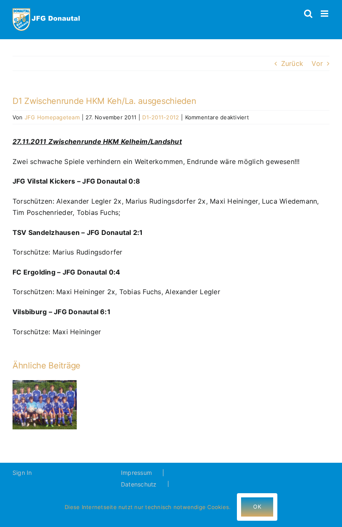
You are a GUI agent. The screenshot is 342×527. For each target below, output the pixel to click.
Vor (317, 63)
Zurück (292, 63)
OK (257, 506)
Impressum (136, 472)
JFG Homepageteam (52, 117)
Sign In (22, 472)
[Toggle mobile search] (308, 13)
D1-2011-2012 (160, 117)
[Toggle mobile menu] (325, 13)
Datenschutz (139, 484)
